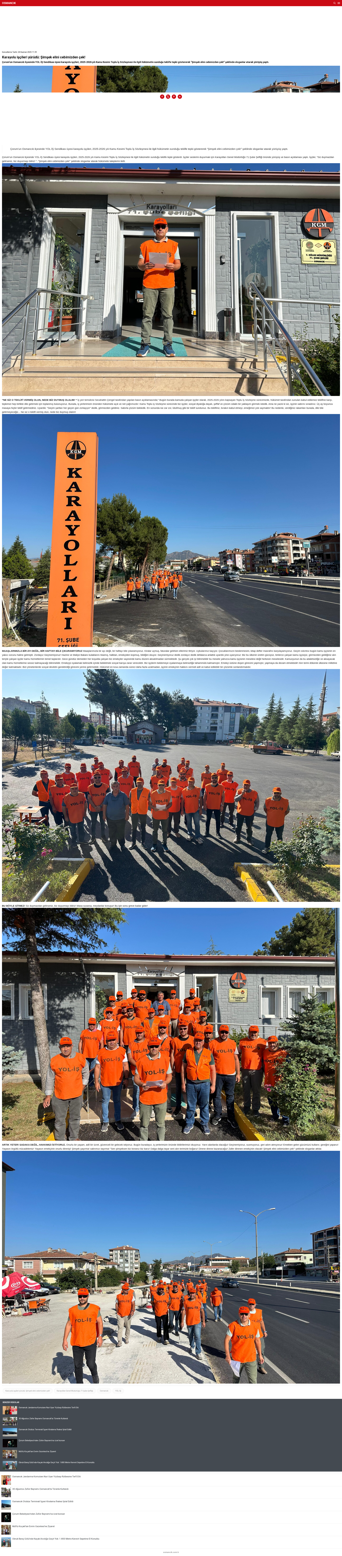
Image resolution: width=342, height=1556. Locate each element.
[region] (171, 27)
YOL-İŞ (118, 1391)
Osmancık (104, 1391)
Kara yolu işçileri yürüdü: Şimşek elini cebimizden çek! (27, 1391)
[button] (162, 97)
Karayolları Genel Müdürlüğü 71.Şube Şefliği (75, 1391)
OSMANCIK (9, 3)
